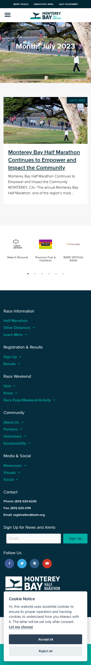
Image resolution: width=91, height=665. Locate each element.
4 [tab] (49, 273)
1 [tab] (28, 273)
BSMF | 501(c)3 (21, 4)
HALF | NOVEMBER (68, 4)
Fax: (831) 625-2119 (17, 508)
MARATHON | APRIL (43, 4)
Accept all (45, 639)
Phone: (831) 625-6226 (20, 501)
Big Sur (45, 15)
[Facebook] (9, 563)
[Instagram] (34, 563)
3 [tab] (42, 273)
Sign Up (75, 538)
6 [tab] (63, 273)
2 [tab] (35, 273)
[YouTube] (47, 563)
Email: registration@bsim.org (24, 515)
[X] (22, 563)
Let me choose (21, 627)
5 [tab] (56, 273)
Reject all (45, 651)
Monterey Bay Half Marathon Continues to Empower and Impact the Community (44, 160)
